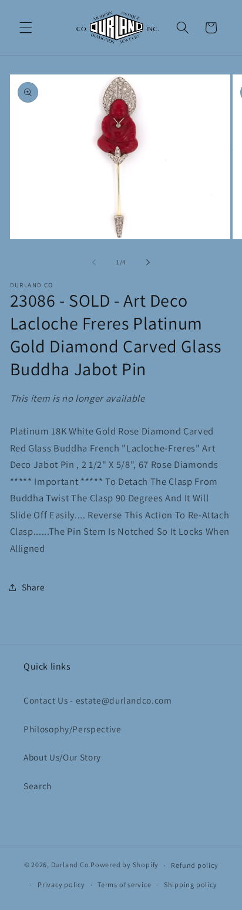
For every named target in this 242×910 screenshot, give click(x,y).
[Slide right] (148, 262)
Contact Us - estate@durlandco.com (97, 700)
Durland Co (70, 865)
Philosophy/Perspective (72, 729)
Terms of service (124, 884)
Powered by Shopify (124, 865)
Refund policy (194, 865)
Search (37, 786)
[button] (26, 27)
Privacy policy (61, 884)
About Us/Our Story (62, 757)
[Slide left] (94, 262)
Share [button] (33, 587)
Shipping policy (190, 884)
